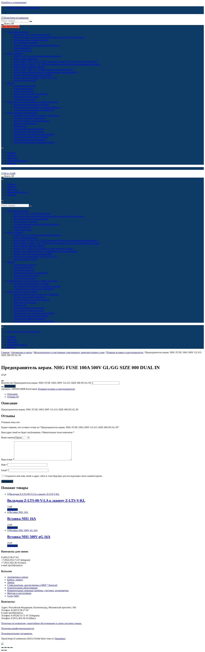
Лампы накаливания (23, 91)
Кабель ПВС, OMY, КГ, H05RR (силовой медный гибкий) (43, 69)
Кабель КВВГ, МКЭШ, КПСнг (29, 67)
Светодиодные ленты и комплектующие (34, 142)
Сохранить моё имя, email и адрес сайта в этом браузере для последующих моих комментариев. (53, 476)
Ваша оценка (8, 437)
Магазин (11, 155)
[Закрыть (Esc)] (2, 647)
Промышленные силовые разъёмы (30, 40)
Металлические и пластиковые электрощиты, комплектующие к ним (48, 37)
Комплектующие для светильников (31, 120)
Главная (11, 152)
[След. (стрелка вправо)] (5, 650)
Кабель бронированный (25, 59)
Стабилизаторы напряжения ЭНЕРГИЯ (33, 110)
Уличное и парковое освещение (29, 139)
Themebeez (59, 638)
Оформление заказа (17, 160)
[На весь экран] (8, 647)
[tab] (105, 394)
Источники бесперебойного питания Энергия (36, 107)
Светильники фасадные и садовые (30, 137)
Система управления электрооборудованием (36, 45)
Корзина (11, 163)
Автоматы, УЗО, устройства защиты (32, 34)
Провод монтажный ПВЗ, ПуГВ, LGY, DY (35, 77)
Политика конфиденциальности (17, 628)
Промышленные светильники (28, 129)
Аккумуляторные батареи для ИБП (31, 104)
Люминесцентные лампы (26, 96)
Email (5, 470)
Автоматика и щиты (17, 32)
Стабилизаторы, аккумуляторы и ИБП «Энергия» (32, 102)
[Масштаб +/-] (11, 647)
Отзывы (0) (13, 396)
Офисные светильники (25, 123)
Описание (12, 394)
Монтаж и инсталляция (19, 593)
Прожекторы (19, 126)
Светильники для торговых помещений (33, 134)
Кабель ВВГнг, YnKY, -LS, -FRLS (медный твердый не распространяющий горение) (56, 64)
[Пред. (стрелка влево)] (2, 650)
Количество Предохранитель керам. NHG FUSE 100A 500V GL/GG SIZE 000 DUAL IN (46, 383)
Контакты (12, 158)
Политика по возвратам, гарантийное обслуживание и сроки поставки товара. (41, 623)
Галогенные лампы (23, 88)
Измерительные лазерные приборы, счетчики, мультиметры (38, 590)
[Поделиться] (5, 647)
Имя (4, 464)
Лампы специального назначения (30, 94)
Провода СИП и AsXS (24, 80)
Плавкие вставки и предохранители (124, 352)
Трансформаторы (22, 48)
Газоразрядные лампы (24, 85)
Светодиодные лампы (24, 99)
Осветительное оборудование (22, 112)
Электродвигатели (22, 50)
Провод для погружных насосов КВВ (32, 75)
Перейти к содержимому (14, 2)
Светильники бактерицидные (28, 131)
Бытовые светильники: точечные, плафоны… (36, 115)
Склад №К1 (13, 596)
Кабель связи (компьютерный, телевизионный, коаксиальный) (45, 72)
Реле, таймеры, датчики (25, 42)
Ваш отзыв (7, 459)
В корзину (9, 386)
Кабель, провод (15, 53)
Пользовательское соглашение (17, 633)
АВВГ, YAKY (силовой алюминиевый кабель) (37, 56)
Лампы (10, 83)
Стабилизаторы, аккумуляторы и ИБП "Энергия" (32, 585)
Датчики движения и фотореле (29, 118)
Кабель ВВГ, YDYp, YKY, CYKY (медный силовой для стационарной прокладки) (55, 61)
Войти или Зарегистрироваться (23, 7)
